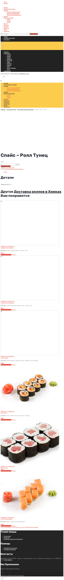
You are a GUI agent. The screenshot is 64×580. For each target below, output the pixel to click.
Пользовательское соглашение (13, 539)
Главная (6, 52)
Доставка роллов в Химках (25, 109)
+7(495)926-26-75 (23, 74)
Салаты (6, 26)
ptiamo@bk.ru (8, 560)
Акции (6, 7)
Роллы (9, 21)
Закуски (6, 25)
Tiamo (5, 172)
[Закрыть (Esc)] (1, 577)
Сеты (8, 22)
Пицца (6, 10)
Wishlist (6, 3)
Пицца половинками (13, 13)
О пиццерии (7, 71)
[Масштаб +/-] (6, 577)
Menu (5, 2)
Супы (5, 29)
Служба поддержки (10, 549)
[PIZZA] (3, 45)
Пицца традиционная (13, 12)
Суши (8, 19)
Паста (5, 24)
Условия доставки (9, 9)
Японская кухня (8, 18)
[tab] (33, 172)
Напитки (6, 28)
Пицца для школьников (14, 15)
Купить (13, 254)
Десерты (6, 31)
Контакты (7, 39)
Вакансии (7, 537)
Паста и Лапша (11, 68)
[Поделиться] (2, 577)
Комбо (6, 16)
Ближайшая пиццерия (10, 548)
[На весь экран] (4, 577)
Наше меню (7, 53)
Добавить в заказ (5, 166)
